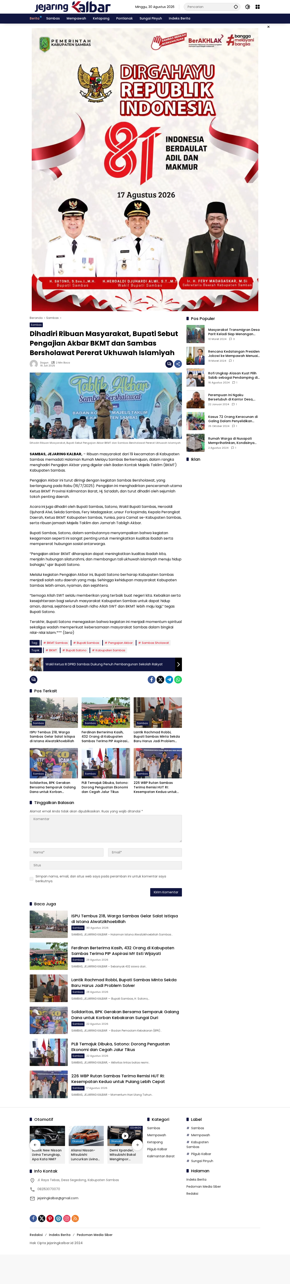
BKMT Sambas (57, 643)
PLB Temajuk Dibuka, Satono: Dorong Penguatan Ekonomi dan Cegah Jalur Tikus (105, 787)
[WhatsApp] (178, 679)
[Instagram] (66, 1218)
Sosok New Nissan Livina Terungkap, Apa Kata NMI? (47, 1154)
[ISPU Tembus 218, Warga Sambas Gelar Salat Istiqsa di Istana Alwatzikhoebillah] (54, 712)
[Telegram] (169, 679)
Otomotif (77, 1141)
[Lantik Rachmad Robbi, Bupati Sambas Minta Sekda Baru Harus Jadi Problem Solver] (158, 712)
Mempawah (156, 1135)
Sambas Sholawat (155, 643)
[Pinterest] (50, 1218)
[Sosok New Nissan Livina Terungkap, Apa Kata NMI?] (47, 1136)
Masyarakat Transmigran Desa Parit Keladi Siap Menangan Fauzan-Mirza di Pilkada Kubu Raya (234, 332)
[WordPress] (58, 1218)
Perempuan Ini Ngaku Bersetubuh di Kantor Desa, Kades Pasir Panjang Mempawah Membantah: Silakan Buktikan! (230, 397)
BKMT (53, 650)
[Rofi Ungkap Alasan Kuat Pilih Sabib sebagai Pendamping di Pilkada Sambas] (195, 377)
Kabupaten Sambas (110, 650)
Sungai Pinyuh (202, 1161)
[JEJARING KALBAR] (73, 6)
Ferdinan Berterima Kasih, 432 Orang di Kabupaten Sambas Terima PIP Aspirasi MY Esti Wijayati (104, 737)
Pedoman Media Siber (203, 1186)
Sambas (36, 325)
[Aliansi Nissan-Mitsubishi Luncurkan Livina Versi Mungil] (86, 1136)
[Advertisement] (223, 494)
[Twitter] (160, 679)
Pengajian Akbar (120, 643)
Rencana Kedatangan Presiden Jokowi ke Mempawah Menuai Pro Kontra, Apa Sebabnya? (234, 353)
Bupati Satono (76, 650)
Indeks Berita (196, 1179)
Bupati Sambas (88, 643)
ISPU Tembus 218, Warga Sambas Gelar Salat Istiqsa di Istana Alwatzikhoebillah (52, 736)
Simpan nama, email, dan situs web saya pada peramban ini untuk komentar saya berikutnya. (101, 878)
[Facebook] (151, 679)
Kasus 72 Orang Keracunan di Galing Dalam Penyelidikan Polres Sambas (233, 419)
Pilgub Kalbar (157, 1149)
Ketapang (155, 1142)
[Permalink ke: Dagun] (35, 364)
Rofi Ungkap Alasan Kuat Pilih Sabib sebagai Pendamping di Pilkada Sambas (233, 375)
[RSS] (75, 1218)
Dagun (44, 362)
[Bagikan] (178, 364)
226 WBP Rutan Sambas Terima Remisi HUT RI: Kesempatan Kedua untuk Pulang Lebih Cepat (155, 787)
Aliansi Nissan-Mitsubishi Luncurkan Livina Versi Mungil (84, 1155)
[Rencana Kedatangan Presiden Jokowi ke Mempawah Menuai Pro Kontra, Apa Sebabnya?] (195, 356)
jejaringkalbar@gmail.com (57, 1198)
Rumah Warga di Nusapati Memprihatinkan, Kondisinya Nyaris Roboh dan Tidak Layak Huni (233, 440)
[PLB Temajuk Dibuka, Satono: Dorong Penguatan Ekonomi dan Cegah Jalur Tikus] (106, 763)
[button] (235, 6)
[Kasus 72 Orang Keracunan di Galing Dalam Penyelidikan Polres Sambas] (195, 421)
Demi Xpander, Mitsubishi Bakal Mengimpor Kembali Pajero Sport (123, 1155)
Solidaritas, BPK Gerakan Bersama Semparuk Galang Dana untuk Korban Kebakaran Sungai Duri (53, 787)
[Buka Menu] (257, 7)
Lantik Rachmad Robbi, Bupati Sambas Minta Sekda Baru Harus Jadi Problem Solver (157, 737)
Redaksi (192, 1193)
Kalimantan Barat (161, 1156)
